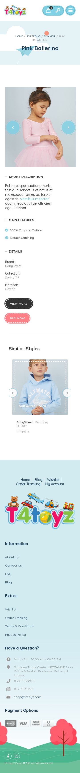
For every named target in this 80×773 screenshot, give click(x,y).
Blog (38, 480)
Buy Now (17, 318)
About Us (12, 557)
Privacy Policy (15, 635)
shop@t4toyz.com (27, 697)
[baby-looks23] (40, 127)
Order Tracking (28, 484)
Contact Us (13, 565)
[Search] (57, 11)
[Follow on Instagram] (16, 756)
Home (19, 36)
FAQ (8, 574)
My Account (54, 484)
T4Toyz (17, 763)
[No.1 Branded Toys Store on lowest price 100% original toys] (15, 10)
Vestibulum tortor (34, 199)
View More (19, 303)
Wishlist (53, 480)
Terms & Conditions (19, 626)
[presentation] (13, 127)
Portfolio (33, 36)
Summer (49, 36)
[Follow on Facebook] (8, 756)
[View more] (40, 387)
